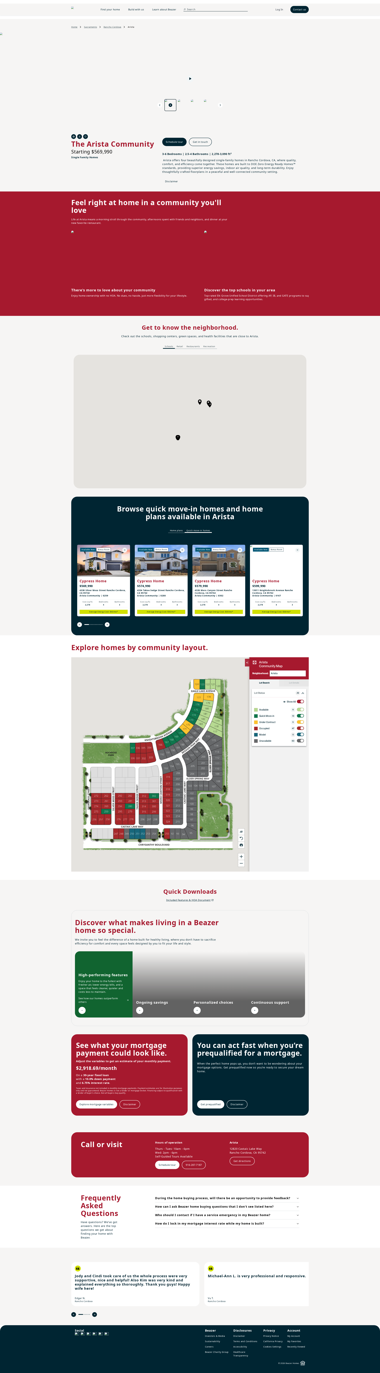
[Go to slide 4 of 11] (92, 624)
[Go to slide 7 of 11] (96, 624)
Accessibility (240, 1346)
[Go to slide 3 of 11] (91, 624)
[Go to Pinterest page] (106, 1334)
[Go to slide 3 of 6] (85, 1314)
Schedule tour (174, 142)
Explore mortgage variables (97, 1104)
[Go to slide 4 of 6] (86, 1314)
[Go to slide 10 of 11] (100, 624)
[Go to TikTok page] (89, 1334)
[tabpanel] (190, 421)
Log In (279, 9)
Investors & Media (215, 1336)
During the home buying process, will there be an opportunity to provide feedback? (222, 1198)
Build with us (136, 9)
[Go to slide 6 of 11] (95, 624)
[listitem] (103, 580)
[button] (199, 402)
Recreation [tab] (209, 346)
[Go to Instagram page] (83, 1334)
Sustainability (212, 1341)
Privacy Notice (271, 1336)
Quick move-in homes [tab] (198, 530)
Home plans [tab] (176, 530)
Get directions (242, 1161)
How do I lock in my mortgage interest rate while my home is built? (209, 1223)
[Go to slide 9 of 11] (99, 624)
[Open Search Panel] (184, 9)
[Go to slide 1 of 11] (86, 624)
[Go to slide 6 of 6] (89, 1314)
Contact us (299, 9)
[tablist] (190, 346)
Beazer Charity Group (217, 1352)
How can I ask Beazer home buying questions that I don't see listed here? (214, 1207)
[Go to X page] (95, 1334)
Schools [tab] (169, 346)
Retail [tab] (180, 346)
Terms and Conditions (245, 1341)
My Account (293, 1336)
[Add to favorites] (124, 550)
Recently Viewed (296, 1346)
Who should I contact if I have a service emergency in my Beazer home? (212, 1215)
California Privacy (273, 1341)
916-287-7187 (194, 1165)
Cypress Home (93, 580)
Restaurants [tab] (193, 346)
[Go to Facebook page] (77, 1334)
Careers (209, 1346)
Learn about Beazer (164, 9)
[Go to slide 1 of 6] (80, 1314)
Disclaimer (171, 181)
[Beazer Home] (82, 9)
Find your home (110, 9)
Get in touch (200, 142)
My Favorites (294, 1341)
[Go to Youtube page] (101, 1334)
